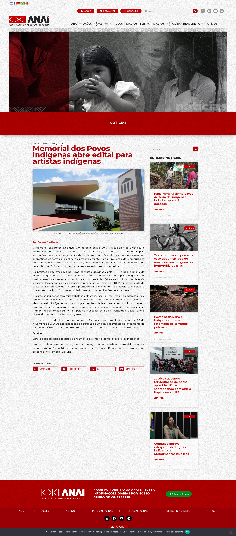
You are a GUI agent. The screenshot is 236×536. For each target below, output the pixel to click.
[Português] (22, 3)
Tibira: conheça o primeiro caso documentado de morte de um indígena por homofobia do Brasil (174, 260)
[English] (12, 3)
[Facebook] (209, 11)
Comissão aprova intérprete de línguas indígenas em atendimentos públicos (171, 449)
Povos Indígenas (126, 23)
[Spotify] (222, 11)
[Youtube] (215, 11)
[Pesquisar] (195, 11)
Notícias (211, 23)
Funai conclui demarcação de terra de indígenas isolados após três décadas (173, 199)
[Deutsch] (19, 3)
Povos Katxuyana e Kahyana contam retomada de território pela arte (171, 322)
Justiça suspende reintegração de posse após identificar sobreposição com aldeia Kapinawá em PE (172, 385)
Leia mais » (159, 210)
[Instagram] (203, 11)
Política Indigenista (185, 23)
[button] (45, 369)
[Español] (26, 3)
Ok (187, 532)
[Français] (15, 3)
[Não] (231, 532)
